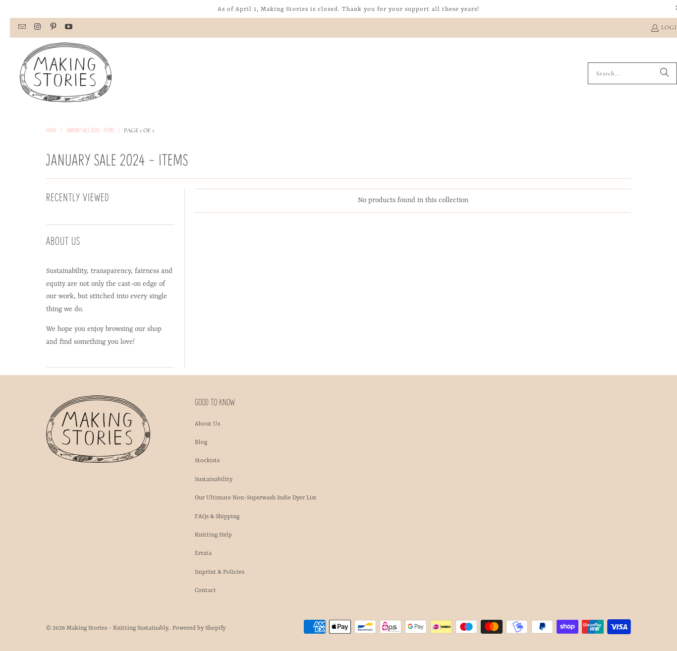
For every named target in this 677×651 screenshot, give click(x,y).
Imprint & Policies (219, 572)
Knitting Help (213, 535)
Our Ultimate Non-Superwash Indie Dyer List (256, 497)
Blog (201, 442)
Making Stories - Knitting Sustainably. (117, 628)
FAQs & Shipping (217, 516)
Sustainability (213, 479)
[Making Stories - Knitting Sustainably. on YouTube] (68, 27)
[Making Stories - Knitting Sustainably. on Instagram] (37, 27)
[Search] (664, 73)
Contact (205, 590)
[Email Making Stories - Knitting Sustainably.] (21, 27)
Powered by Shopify (199, 628)
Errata (203, 553)
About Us (207, 424)
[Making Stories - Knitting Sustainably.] (66, 73)
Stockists (207, 460)
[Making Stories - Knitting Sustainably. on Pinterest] (53, 27)
